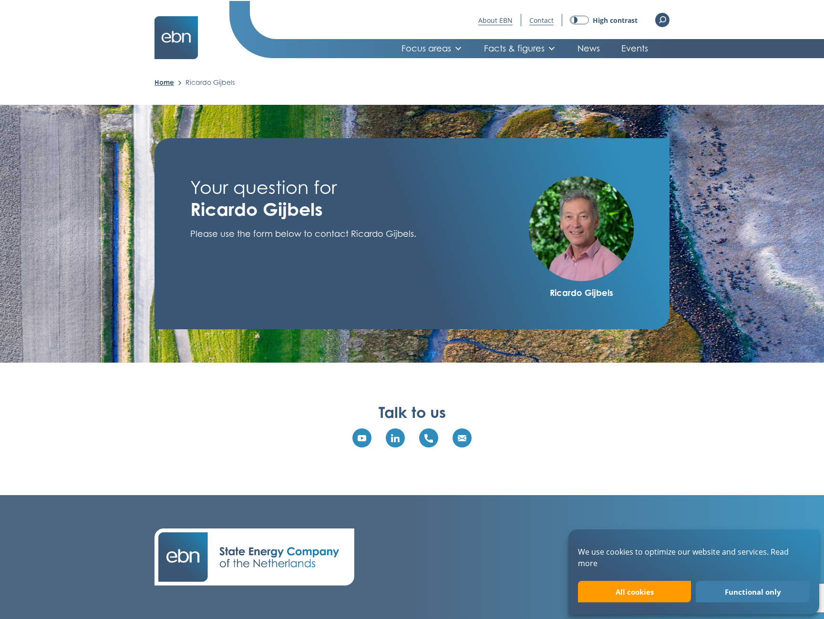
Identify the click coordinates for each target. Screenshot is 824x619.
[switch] (603, 20)
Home (164, 82)
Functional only (753, 592)
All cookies (635, 592)
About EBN (495, 20)
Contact (541, 20)
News (588, 48)
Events (634, 48)
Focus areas (426, 48)
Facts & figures (514, 48)
